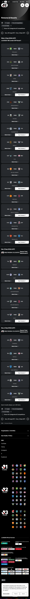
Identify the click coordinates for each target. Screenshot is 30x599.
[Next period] (28, 33)
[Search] (27, 5)
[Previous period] (2, 33)
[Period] (2, 23)
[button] (22, 5)
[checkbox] (3, 28)
